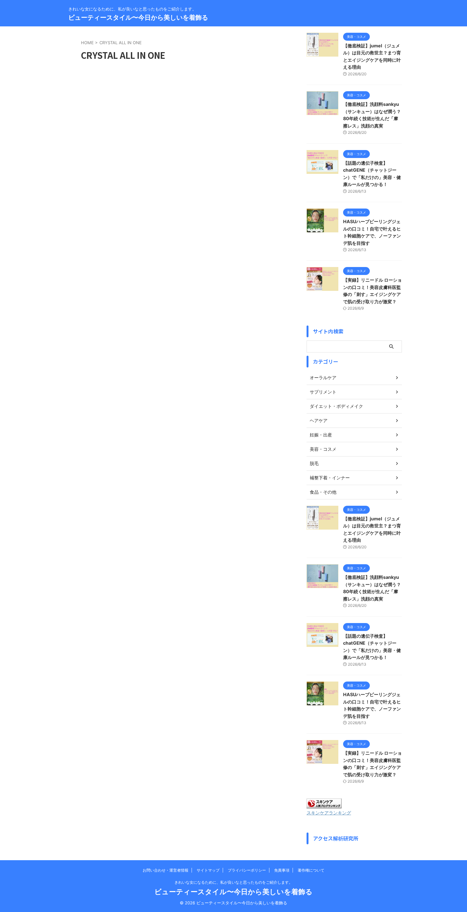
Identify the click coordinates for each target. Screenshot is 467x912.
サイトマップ (208, 870)
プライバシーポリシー (247, 870)
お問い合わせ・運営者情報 (165, 870)
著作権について (311, 870)
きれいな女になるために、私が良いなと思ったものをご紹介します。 (233, 882)
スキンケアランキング (329, 812)
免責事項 (281, 870)
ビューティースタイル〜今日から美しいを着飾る (138, 17)
